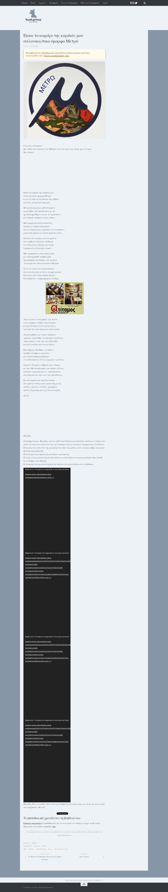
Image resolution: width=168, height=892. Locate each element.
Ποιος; (33, 3)
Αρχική (24, 3)
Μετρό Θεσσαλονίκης (61, 849)
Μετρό (50, 849)
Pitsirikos (34, 843)
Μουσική (36, 846)
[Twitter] (136, 3)
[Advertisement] (64, 172)
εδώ (54, 826)
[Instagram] (133, 3)
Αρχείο (42, 3)
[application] (47, 509)
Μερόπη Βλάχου (41, 849)
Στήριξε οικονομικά (32, 823)
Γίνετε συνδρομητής (69, 3)
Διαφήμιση (53, 3)
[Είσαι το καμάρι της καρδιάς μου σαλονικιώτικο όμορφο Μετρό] (64, 100)
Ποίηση (44, 846)
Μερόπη (31, 849)
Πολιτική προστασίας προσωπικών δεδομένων (84, 880)
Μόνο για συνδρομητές (90, 3)
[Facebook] (131, 3)
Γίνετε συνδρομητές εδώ (56, 55)
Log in (105, 3)
